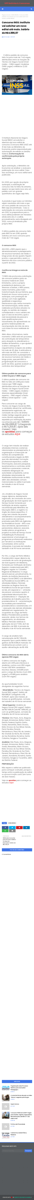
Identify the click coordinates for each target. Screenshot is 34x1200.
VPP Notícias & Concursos (17, 3)
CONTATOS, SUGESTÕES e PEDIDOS (19, 1134)
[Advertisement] (17, 117)
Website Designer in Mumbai (22, 1197)
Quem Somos (15, 1104)
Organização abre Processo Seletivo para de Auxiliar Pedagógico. (19, 1088)
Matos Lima (6, 37)
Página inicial (6, 15)
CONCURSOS (14, 15)
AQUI (17, 434)
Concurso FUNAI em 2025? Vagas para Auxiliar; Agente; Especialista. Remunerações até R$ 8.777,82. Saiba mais (21, 1115)
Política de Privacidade (18, 1124)
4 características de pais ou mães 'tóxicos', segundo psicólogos (21, 1096)
